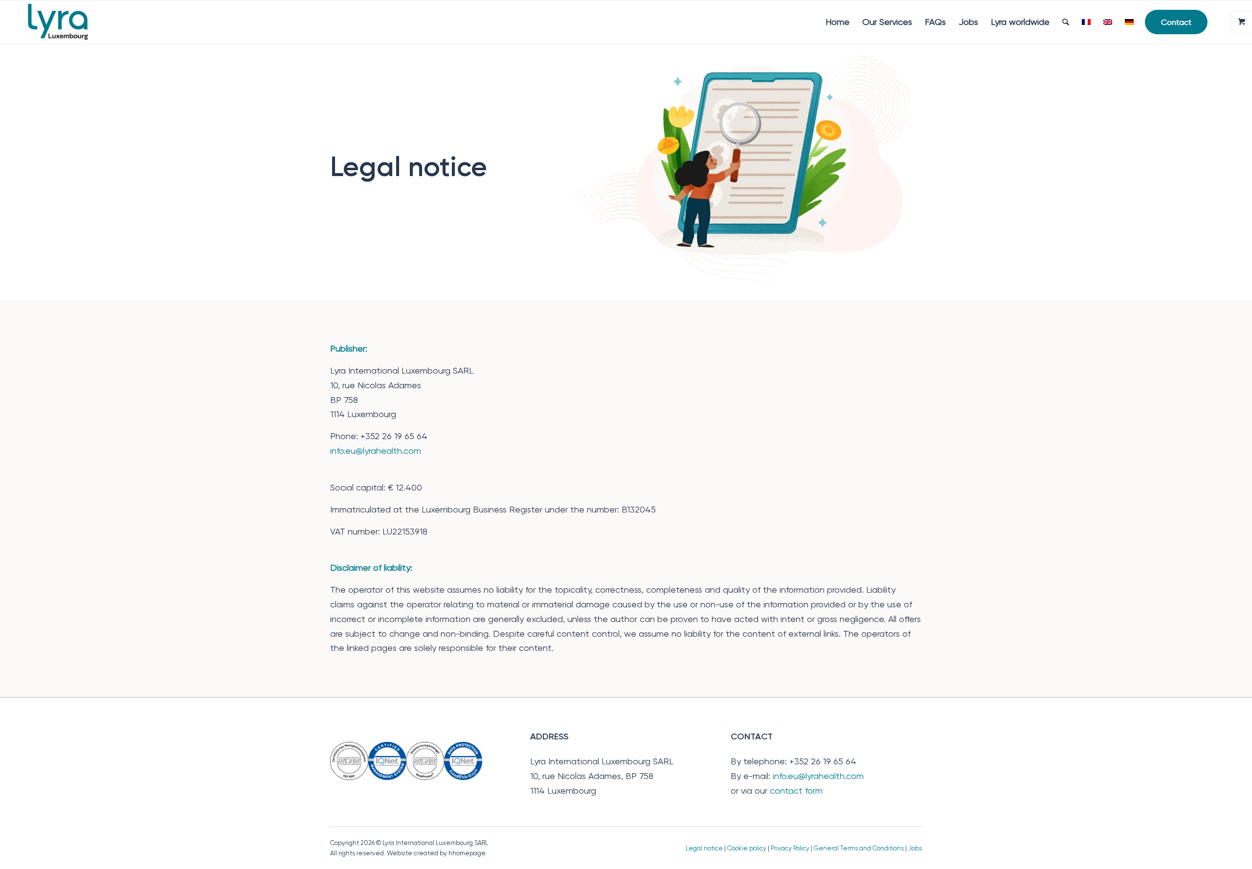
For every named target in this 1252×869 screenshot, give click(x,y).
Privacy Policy (790, 848)
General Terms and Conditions (859, 848)
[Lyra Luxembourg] (71, 22)
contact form (796, 790)
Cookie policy (746, 848)
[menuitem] (837, 22)
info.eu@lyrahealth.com (375, 451)
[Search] (1065, 22)
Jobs (915, 848)
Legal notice (704, 848)
